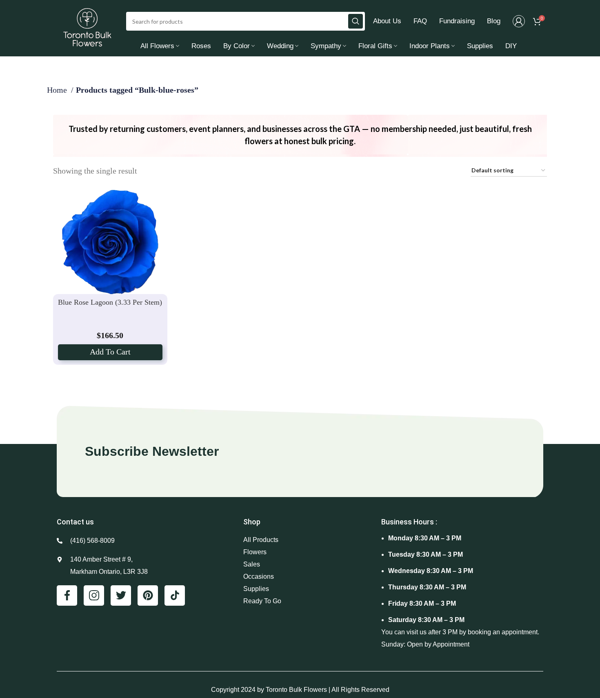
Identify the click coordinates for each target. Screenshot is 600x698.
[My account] (519, 21)
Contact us (75, 521)
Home (58, 89)
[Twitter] (121, 595)
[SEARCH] (355, 21)
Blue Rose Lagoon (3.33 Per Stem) (110, 302)
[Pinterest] (148, 595)
